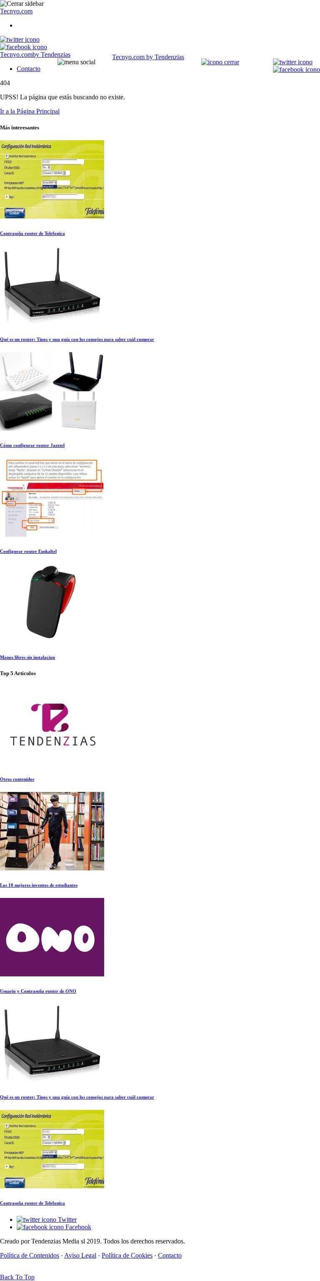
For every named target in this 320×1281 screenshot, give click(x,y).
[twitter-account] (20, 39)
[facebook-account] (23, 46)
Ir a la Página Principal (30, 111)
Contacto (28, 68)
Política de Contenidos (29, 1255)
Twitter (66, 1219)
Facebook (77, 1227)
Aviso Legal (80, 1255)
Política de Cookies (127, 1255)
